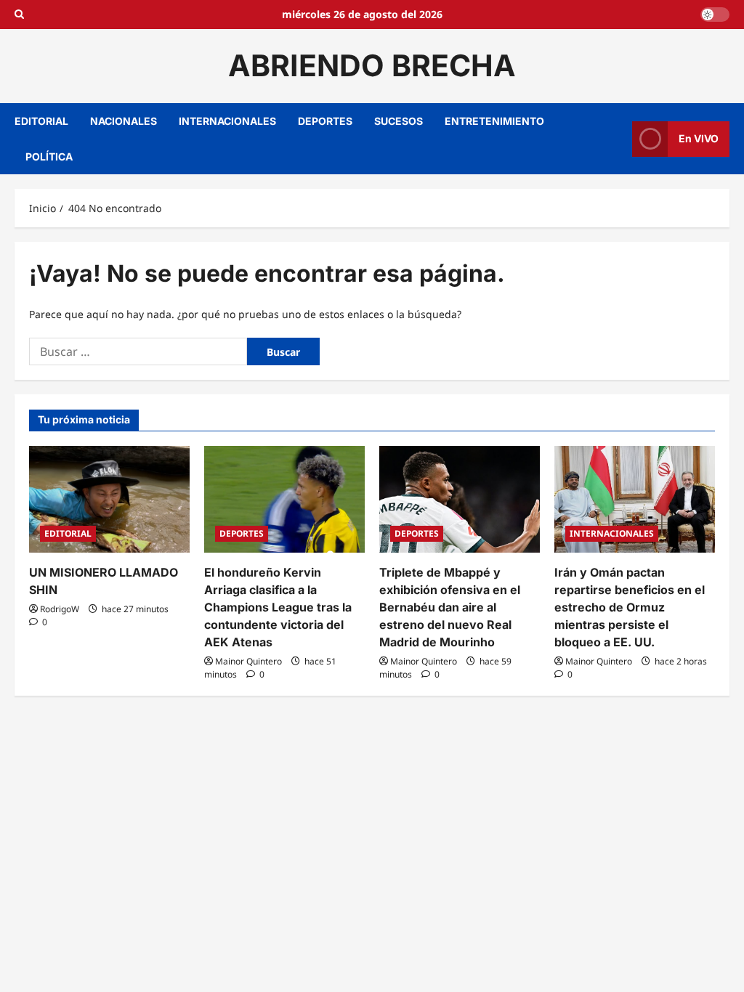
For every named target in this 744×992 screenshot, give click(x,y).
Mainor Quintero (248, 661)
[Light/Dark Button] (714, 14)
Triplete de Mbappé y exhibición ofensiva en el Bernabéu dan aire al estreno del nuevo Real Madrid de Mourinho (449, 607)
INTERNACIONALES (227, 121)
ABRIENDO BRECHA (372, 65)
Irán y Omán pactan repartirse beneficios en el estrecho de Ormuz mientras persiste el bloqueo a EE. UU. (629, 607)
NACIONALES (123, 121)
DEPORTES (325, 121)
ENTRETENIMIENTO (494, 121)
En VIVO (699, 138)
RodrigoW (59, 609)
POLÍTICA (49, 156)
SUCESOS (398, 121)
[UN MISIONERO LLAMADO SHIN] (109, 499)
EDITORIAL (41, 121)
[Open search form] (19, 14)
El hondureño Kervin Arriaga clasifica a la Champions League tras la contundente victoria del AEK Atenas (278, 607)
